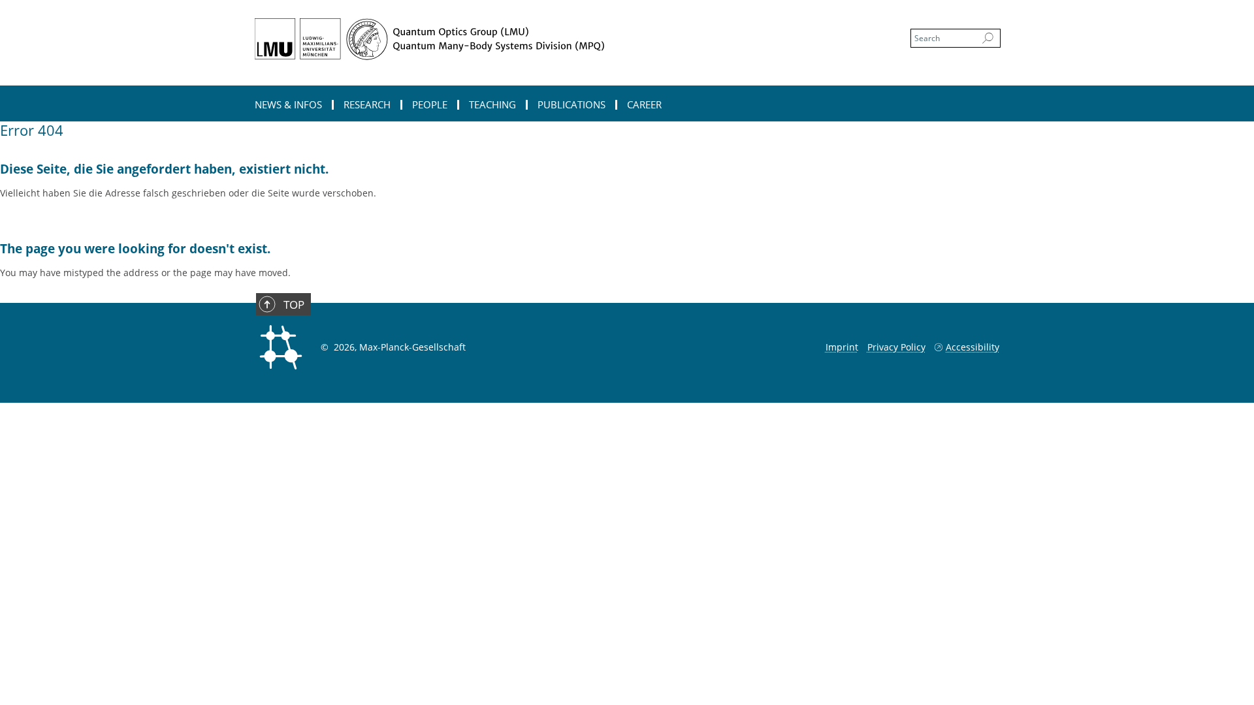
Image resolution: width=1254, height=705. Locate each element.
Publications (571, 105)
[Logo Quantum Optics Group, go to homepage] (500, 39)
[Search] (988, 38)
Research (367, 105)
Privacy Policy (896, 347)
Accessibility (972, 347)
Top (293, 304)
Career (644, 105)
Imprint (842, 347)
